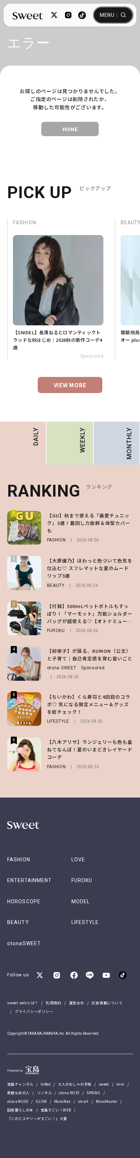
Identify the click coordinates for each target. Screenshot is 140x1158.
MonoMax (62, 1101)
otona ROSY (69, 1092)
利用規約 (53, 1002)
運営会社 (76, 1002)
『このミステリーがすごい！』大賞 (37, 1118)
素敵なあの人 (18, 1092)
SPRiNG (93, 1092)
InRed (46, 1084)
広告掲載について (107, 1002)
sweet (104, 1084)
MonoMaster (106, 1101)
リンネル (44, 1092)
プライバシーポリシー (34, 1011)
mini (120, 1084)
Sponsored (29, 356)
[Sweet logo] (27, 15)
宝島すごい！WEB (56, 1109)
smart (83, 1101)
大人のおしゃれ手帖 (75, 1084)
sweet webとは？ (22, 1002)
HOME (70, 129)
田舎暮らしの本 (20, 1109)
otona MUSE (17, 1101)
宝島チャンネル (20, 1084)
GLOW (41, 1101)
